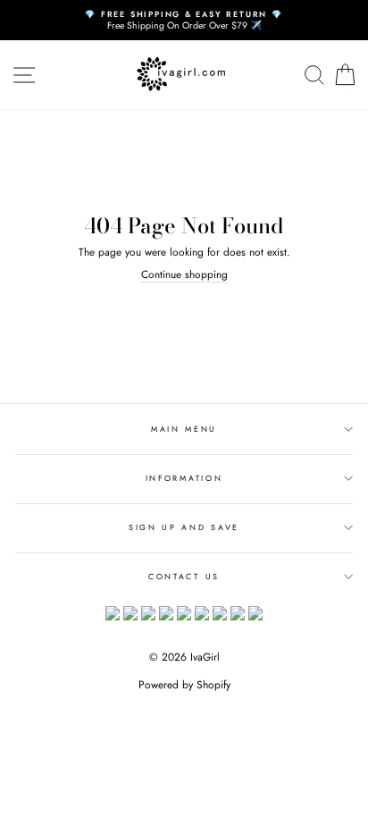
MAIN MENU (184, 428)
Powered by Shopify (184, 685)
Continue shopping (184, 274)
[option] (184, 20)
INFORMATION (184, 478)
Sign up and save (184, 527)
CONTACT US (184, 576)
